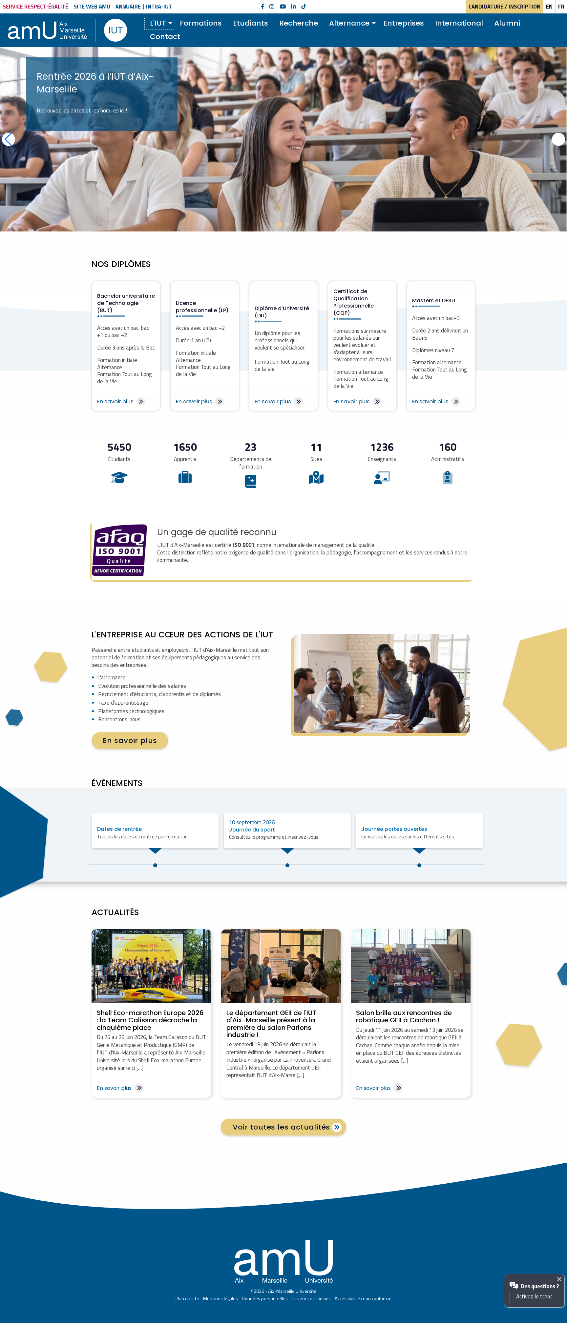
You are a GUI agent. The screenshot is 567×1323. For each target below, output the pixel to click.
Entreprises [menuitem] (403, 23)
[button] (279, 224)
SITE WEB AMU (92, 6)
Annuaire (128, 6)
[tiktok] (304, 6)
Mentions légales (220, 1298)
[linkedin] (293, 6)
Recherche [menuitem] (298, 23)
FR (561, 6)
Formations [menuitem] (201, 23)
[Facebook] (262, 6)
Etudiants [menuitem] (250, 23)
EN (549, 6)
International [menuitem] (459, 23)
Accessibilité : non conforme (363, 1298)
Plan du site (187, 1298)
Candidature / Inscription (504, 6)
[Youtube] (282, 6)
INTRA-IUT (159, 6)
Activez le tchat (534, 1296)
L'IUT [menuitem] (158, 23)
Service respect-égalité (35, 6)
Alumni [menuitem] (507, 23)
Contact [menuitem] (165, 36)
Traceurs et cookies (311, 1298)
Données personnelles (265, 1298)
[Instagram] (272, 6)
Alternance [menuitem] (349, 23)
